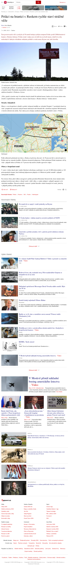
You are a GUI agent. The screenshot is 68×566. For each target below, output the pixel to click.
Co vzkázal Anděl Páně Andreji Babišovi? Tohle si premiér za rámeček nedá (43, 260)
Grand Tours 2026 (28, 518)
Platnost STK (49, 536)
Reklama (15, 557)
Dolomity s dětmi (28, 536)
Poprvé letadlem (28, 526)
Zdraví (20, 318)
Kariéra (21, 557)
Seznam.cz (62, 2)
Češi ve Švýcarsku (29, 531)
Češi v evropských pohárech (56, 540)
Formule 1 (49, 516)
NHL (47, 518)
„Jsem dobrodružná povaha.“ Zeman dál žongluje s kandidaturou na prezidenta (34, 413)
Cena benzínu (43, 540)
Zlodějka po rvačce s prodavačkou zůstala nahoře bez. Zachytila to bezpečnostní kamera (41, 329)
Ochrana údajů (51, 557)
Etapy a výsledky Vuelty (30, 509)
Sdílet (61, 26)
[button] (34, 61)
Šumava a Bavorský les (30, 529)
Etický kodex (42, 557)
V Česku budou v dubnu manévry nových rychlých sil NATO (39, 218)
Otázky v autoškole (51, 533)
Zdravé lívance (5, 529)
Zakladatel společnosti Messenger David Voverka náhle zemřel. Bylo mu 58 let (42, 287)
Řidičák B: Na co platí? (52, 531)
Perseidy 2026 (34, 540)
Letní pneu (48, 548)
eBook (55, 26)
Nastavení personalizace (34, 559)
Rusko (29, 194)
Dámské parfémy (39, 548)
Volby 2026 (4, 506)
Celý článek (59, 391)
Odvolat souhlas (60, 557)
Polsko (14, 194)
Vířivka (37, 545)
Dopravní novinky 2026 (52, 529)
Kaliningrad (35, 194)
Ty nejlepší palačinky (6, 524)
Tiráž (25, 557)
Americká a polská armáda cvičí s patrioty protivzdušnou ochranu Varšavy (41, 233)
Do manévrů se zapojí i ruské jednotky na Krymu (35, 204)
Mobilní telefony (19, 548)
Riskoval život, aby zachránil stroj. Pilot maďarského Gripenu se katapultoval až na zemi (40, 273)
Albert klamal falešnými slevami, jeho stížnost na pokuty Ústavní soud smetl (56, 413)
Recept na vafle (5, 533)
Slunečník (38, 543)
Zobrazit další (33, 246)
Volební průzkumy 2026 (7, 509)
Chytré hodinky (28, 551)
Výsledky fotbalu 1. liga (52, 509)
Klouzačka (45, 543)
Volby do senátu (5, 516)
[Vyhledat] (38, 2)
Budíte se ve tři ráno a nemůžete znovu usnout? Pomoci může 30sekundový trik (40, 315)
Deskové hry (55, 548)
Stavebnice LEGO (29, 548)
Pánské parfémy (38, 551)
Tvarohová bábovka (6, 531)
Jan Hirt (26, 511)
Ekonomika (21, 290)
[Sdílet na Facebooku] (63, 189)
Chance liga (49, 506)
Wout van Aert (27, 516)
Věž (25, 194)
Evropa (20, 276)
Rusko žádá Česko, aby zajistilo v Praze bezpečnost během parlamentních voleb (10, 413)
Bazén (15, 543)
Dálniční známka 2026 (52, 526)
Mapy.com (16, 540)
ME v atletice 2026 (51, 513)
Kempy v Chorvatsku (29, 524)
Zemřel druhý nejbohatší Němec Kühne (32, 300)
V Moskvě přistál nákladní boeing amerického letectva (37, 356)
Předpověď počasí (25, 540)
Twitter (10, 557)
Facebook (4, 557)
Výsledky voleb (5, 511)
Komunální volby (5, 518)
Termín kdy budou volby (7, 513)
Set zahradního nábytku (55, 543)
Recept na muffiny (6, 526)
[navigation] (2, 2)
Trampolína (32, 543)
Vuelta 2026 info (28, 506)
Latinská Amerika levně (30, 533)
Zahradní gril (31, 545)
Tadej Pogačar (27, 513)
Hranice (20, 194)
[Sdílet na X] (66, 189)
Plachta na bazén (22, 543)
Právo (2, 25)
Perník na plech (5, 536)
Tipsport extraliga (50, 511)
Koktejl (20, 332)
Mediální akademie (33, 557)
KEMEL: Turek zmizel (26, 342)
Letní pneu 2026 (50, 524)
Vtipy (20, 263)
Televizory (62, 548)
